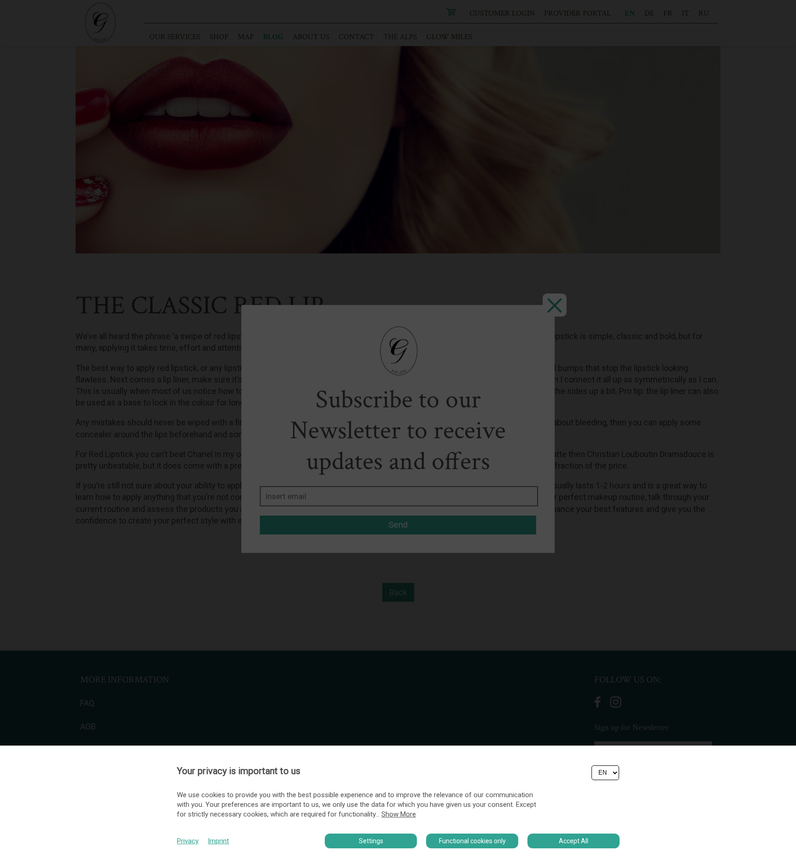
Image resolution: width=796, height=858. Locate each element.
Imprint (218, 841)
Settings (371, 841)
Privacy (188, 841)
